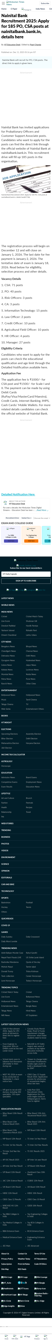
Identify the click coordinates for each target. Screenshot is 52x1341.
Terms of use (39, 1254)
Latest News (7, 598)
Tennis (28, 907)
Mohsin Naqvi (7, 967)
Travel (28, 812)
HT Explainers (31, 1015)
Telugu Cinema (7, 704)
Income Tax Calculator (13, 755)
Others (4, 912)
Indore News (6, 665)
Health (4, 808)
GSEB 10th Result (34, 1206)
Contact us (22, 1254)
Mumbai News (7, 674)
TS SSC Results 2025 (36, 1151)
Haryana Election (33, 743)
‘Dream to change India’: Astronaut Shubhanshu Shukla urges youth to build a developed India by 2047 (37, 1063)
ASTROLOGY (6, 761)
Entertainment (9, 690)
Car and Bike (7, 884)
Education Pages (11, 1109)
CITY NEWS (6, 642)
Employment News (34, 782)
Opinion (5, 871)
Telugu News (6, 1011)
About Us (5, 1254)
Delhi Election (31, 739)
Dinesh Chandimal (8, 635)
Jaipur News (31, 665)
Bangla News (31, 1006)
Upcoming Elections (9, 734)
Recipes (29, 808)
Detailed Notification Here (18, 494)
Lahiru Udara (31, 635)
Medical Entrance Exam (12, 1237)
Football (29, 903)
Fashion (4, 803)
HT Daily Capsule (10, 574)
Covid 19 (5, 925)
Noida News (31, 674)
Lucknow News (32, 670)
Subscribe (45, 3)
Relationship (6, 812)
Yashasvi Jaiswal (7, 630)
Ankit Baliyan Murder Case (12, 953)
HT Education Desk (12, 45)
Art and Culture (7, 798)
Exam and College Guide (17, 523)
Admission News (8, 778)
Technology (7, 891)
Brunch (29, 798)
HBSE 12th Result (10, 1193)
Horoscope (5, 766)
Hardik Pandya (32, 626)
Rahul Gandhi (31, 953)
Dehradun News (8, 656)
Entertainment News (9, 1006)
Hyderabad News (33, 660)
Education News (33, 787)
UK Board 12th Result (12, 1187)
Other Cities (31, 684)
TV (27, 704)
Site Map (5, 1269)
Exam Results (6, 787)
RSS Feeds (22, 1269)
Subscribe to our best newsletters (26, 568)
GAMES (4, 932)
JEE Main (6, 1246)
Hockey (4, 907)
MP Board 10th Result (36, 1130)
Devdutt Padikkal (8, 626)
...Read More (41, 510)
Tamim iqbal (31, 967)
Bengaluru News (8, 647)
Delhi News (30, 656)
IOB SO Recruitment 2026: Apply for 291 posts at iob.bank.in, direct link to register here (11, 1033)
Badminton (5, 903)
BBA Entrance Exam (11, 1231)
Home (3, 9)
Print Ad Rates (24, 1264)
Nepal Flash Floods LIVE (11, 958)
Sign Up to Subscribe (26, 581)
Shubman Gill (31, 621)
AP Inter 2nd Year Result (13, 1166)
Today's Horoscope (34, 981)
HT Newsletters (40, 1259)
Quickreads (7, 919)
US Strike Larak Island (35, 958)
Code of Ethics (40, 1264)
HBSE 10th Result (34, 1193)
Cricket (4, 617)
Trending (6, 830)
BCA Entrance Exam (35, 1231)
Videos (4, 851)
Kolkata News (7, 670)
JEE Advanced (33, 1246)
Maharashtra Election (10, 743)
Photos (5, 844)
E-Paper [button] (14, 9)
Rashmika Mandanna (10, 962)
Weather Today (24, 1259)
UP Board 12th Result (12, 1172)
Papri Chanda (35, 45)
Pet (2, 817)
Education (6, 773)
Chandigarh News (8, 651)
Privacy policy (7, 1259)
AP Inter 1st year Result (37, 1160)
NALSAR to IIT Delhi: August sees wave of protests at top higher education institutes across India (36, 1048)
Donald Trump (7, 972)
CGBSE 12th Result (35, 1181)
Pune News (30, 679)
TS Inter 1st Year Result (36, 1139)
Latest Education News (15, 1024)
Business (5, 837)
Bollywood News (8, 695)
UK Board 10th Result (36, 1187)
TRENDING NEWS (9, 948)
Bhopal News (31, 647)
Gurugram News (8, 660)
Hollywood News (33, 695)
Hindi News (31, 1011)
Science (5, 864)
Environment (8, 857)
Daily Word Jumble (9, 942)
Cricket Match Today (34, 617)
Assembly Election (33, 734)
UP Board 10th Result (36, 1166)
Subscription (6, 1264)
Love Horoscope (8, 981)
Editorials (6, 878)
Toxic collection (7, 976)
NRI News (5, 1015)
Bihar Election (7, 739)
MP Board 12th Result (12, 1139)
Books (4, 716)
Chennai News (32, 651)
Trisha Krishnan (32, 972)
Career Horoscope (33, 976)
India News (40, 9)
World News (7, 605)
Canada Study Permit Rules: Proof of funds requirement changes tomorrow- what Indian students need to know (37, 1033)
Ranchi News (6, 684)
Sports (4, 898)
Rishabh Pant (31, 630)
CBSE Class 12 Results (12, 1199)
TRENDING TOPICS (9, 988)
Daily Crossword (32, 937)
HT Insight (6, 723)
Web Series (6, 709)
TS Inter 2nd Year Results (37, 1145)
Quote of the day (33, 962)
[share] (45, 52)
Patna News (6, 679)
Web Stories (7, 824)
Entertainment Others (35, 709)
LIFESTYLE (5, 794)
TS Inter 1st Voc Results (12, 1145)
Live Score (5, 621)
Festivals (29, 803)
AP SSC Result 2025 (11, 1160)
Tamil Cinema (31, 700)
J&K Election (6, 748)
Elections (6, 729)
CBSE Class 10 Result (36, 1199)
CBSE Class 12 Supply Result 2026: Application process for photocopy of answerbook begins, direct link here (37, 1079)
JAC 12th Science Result (13, 1181)
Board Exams (31, 778)
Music (3, 700)
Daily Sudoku (6, 937)
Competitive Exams (9, 782)
